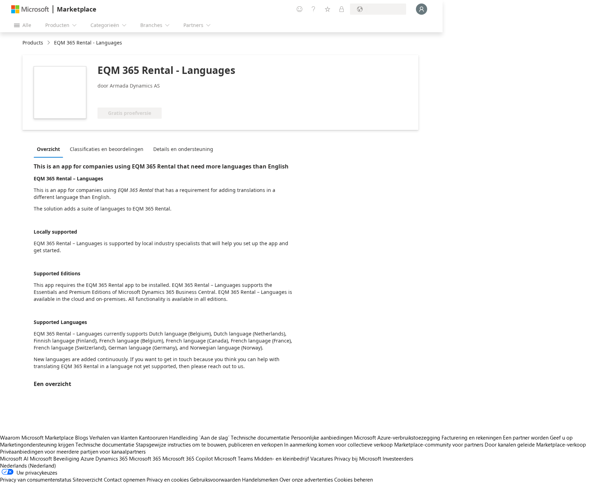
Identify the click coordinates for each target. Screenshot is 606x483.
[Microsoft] (30, 9)
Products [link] (32, 42)
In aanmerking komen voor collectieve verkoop (338, 444)
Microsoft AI (14, 458)
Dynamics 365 (111, 458)
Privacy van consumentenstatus (35, 479)
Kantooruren (153, 437)
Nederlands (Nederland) (28, 465)
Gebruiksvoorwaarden (215, 479)
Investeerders (398, 458)
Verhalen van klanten (113, 437)
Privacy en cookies (168, 479)
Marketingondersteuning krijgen (37, 444)
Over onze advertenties (306, 479)
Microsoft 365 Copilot (187, 458)
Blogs (81, 437)
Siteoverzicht (87, 479)
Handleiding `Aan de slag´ (199, 437)
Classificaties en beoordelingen (106, 149)
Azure (87, 458)
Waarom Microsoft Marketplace (37, 437)
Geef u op (561, 437)
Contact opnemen (124, 479)
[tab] (50, 149)
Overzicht (48, 149)
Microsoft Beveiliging (54, 458)
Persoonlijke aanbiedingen (321, 437)
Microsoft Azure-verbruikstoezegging (398, 437)
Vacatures (321, 458)
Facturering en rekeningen (471, 437)
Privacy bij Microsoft (357, 458)
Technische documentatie (260, 437)
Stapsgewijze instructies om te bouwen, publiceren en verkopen (209, 444)
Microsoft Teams (233, 458)
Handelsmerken (260, 479)
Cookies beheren (353, 479)
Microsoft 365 (145, 458)
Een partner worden (525, 437)
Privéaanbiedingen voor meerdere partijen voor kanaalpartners (73, 451)
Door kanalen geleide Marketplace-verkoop (535, 444)
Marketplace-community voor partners (438, 444)
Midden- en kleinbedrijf (281, 458)
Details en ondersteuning (183, 149)
